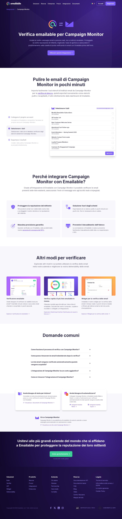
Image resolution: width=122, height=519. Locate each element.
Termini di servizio (102, 480)
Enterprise (32, 489)
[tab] (26, 119)
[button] (36, 3)
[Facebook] (51, 508)
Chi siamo (54, 480)
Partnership (55, 486)
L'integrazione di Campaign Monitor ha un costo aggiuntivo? (55, 371)
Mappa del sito (78, 497)
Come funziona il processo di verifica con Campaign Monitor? (55, 349)
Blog (75, 489)
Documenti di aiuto (80, 483)
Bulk (8, 480)
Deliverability (11, 492)
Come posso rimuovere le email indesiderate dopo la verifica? (55, 356)
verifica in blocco (45, 93)
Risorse (31, 480)
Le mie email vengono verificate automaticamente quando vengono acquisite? (54, 363)
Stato (75, 492)
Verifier (9, 483)
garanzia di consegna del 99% (33, 230)
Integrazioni (10, 9)
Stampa (53, 483)
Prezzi (31, 483)
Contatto (54, 492)
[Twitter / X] (55, 508)
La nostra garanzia (102, 488)
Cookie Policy (100, 491)
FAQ (75, 486)
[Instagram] (63, 508)
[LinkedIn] (59, 508)
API (8, 486)
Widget (9, 489)
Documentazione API (81, 480)
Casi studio (54, 489)
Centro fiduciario (79, 495)
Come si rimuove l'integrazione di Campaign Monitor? (52, 377)
